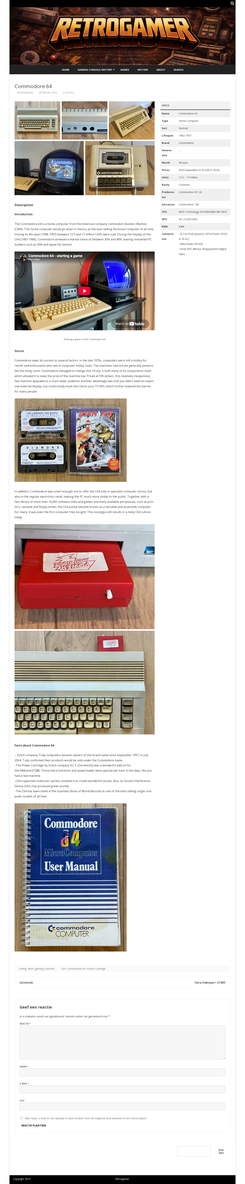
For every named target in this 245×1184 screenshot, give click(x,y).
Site (22, 1100)
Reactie (25, 1023)
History (142, 69)
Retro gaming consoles (41, 968)
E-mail (24, 1083)
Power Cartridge (96, 968)
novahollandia (25, 92)
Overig (22, 968)
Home (65, 69)
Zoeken (221, 1151)
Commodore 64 (76, 968)
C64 (22, 770)
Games (124, 69)
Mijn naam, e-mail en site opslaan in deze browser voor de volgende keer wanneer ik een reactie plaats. (86, 1118)
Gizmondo (26, 983)
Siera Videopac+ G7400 (210, 983)
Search (178, 69)
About (160, 69)
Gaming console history (95, 69)
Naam (24, 1066)
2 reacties (68, 92)
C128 (35, 770)
